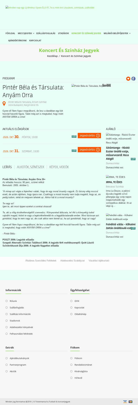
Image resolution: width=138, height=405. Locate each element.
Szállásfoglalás (45, 33)
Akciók (13, 371)
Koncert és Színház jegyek (86, 33)
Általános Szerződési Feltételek (40, 260)
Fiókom (78, 358)
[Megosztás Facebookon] (133, 79)
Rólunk (13, 300)
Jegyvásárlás (87, 135)
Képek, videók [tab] (59, 167)
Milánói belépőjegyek (116, 33)
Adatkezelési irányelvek (21, 327)
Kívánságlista (81, 371)
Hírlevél (78, 377)
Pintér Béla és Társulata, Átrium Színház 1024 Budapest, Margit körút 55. (27, 103)
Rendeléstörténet (83, 364)
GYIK (77, 300)
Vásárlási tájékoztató (99, 260)
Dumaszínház (112, 163)
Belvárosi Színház (115, 186)
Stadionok (15, 320)
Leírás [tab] (7, 167)
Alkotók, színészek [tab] (30, 167)
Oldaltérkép (80, 314)
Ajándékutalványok (19, 358)
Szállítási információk (20, 314)
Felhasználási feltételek (21, 333)
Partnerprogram (18, 364)
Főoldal (10, 33)
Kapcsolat (35, 40)
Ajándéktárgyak (17, 40)
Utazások (63, 33)
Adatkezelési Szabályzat (72, 260)
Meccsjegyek (25, 33)
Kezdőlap (52, 56)
